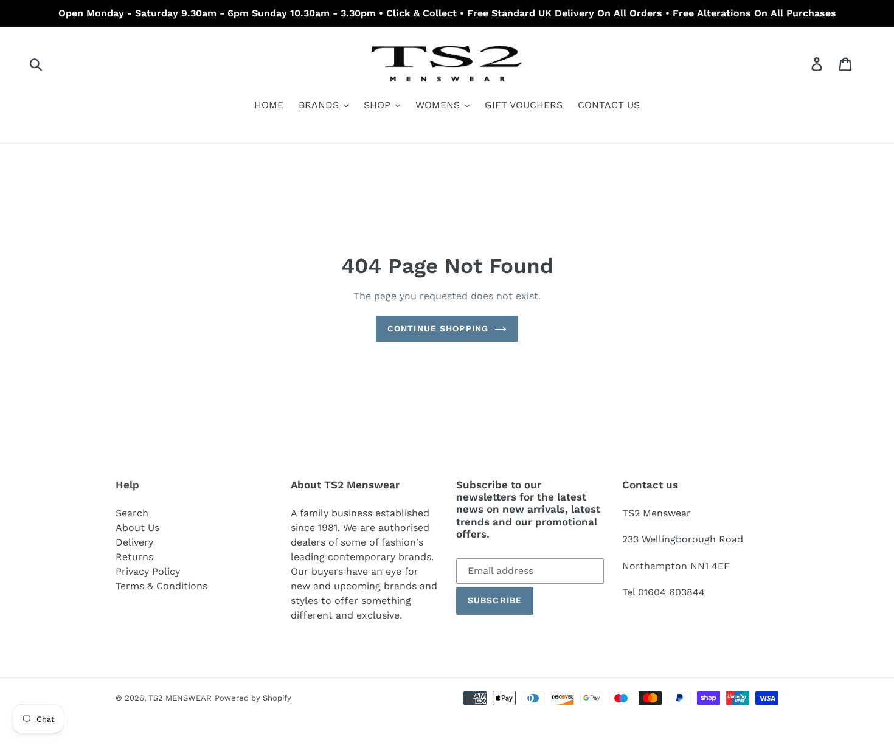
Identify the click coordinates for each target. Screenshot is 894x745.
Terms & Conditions (161, 586)
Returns (134, 557)
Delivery (134, 542)
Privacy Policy (148, 571)
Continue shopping (437, 328)
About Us (137, 527)
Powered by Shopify (253, 697)
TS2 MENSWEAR (180, 697)
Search (132, 513)
